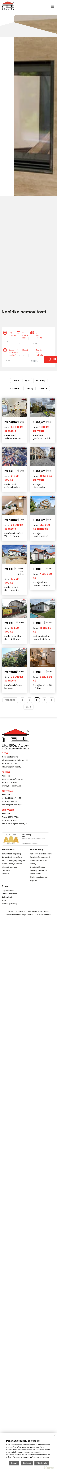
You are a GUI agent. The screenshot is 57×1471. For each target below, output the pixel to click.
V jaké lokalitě (38, 329)
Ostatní (43, 384)
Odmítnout (27, 1463)
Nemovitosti (8, 845)
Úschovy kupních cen (39, 866)
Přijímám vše (42, 1463)
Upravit (14, 1463)
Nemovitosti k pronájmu (12, 853)
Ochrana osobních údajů (16, 910)
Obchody (5, 869)
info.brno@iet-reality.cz (12, 763)
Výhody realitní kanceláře (41, 849)
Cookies (30, 910)
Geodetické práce (37, 863)
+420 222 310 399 (9, 778)
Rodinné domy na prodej (12, 859)
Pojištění (33, 876)
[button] (8, 336)
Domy (16, 376)
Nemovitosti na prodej (11, 849)
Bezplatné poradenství (40, 853)
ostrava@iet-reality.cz (11, 800)
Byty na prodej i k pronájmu (13, 856)
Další (28, 702)
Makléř (24, 344)
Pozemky (40, 376)
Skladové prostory (9, 863)
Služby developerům (38, 873)
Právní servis (35, 869)
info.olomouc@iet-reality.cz (14, 819)
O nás (5, 882)
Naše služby (36, 845)
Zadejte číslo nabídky (38, 347)
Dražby (29, 384)
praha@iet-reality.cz (10, 782)
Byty (27, 376)
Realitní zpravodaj (9, 899)
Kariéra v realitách (9, 889)
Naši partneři (7, 893)
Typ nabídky (11, 328)
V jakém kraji (24, 329)
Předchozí (10, 696)
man (47, 910)
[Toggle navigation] (3, 11)
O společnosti (8, 886)
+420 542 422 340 (9, 759)
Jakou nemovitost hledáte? (11, 347)
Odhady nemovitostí (39, 856)
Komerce (15, 384)
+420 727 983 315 (9, 797)
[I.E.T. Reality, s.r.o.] (8, 5)
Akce (4, 896)
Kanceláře (6, 866)
